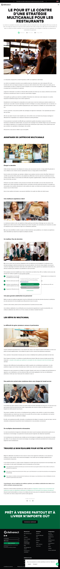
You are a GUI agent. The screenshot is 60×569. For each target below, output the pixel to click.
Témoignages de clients (27, 548)
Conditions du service (8, 566)
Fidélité (49, 548)
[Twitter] (30, 500)
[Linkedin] (33, 500)
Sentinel (38, 533)
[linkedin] (4, 535)
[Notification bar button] (14, 1)
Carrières (26, 537)
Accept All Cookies (30, 284)
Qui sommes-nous (27, 533)
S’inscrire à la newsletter (26, 551)
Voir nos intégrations (50, 534)
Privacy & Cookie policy (24, 281)
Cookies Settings (30, 290)
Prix (24, 535)
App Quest (38, 546)
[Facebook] (27, 500)
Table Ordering (39, 544)
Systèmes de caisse (50, 537)
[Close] (56, 561)
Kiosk (37, 542)
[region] (30, 284)
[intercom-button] (57, 564)
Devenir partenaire (52, 550)
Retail (49, 546)
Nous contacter (27, 539)
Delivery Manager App (39, 536)
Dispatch (38, 540)
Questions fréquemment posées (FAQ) (27, 542)
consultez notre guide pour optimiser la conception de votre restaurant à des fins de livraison (30, 360)
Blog (25, 545)
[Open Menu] (58, 4)
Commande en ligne (51, 544)
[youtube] (6, 535)
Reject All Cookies (30, 287)
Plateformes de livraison (51, 540)
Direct (37, 538)
